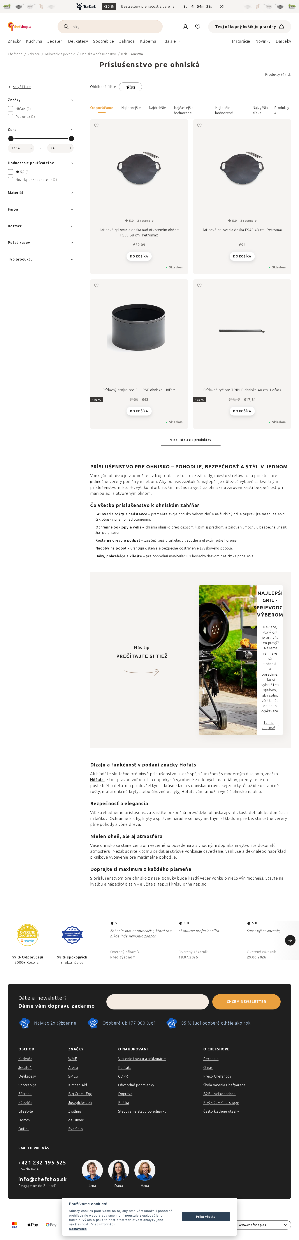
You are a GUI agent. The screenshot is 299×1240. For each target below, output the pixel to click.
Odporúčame (101, 108)
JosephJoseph (80, 1103)
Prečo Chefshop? (217, 1076)
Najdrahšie (157, 108)
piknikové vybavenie (109, 857)
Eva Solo (75, 1129)
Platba (123, 1103)
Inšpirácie (241, 41)
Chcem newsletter (246, 1002)
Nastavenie (78, 1229)
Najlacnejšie (131, 108)
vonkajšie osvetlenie (204, 851)
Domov (24, 1120)
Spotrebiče (27, 1085)
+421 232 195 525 (42, 1162)
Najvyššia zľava (260, 109)
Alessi (73, 1068)
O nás (208, 1068)
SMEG (73, 1076)
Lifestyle (25, 1111)
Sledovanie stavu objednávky (142, 1111)
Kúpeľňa (25, 1103)
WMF (72, 1059)
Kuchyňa (25, 1059)
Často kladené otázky (221, 1111)
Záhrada (25, 1094)
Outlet (23, 1129)
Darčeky (283, 41)
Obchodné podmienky (136, 1085)
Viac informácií (103, 1224)
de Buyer (75, 1120)
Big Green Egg (80, 1094)
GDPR (123, 1076)
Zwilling (74, 1111)
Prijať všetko (205, 1216)
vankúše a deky (240, 851)
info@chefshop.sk (42, 1179)
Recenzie (210, 1059)
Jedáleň (25, 1068)
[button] (190, 110)
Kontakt (124, 1068)
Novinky (262, 41)
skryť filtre (22, 87)
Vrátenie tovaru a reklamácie (142, 1059)
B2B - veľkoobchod (219, 1094)
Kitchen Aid (77, 1085)
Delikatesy (27, 1076)
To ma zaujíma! (268, 725)
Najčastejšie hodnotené (184, 109)
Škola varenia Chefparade (224, 1085)
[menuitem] (14, 42)
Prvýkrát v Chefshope (221, 1103)
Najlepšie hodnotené (224, 109)
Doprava (125, 1094)
